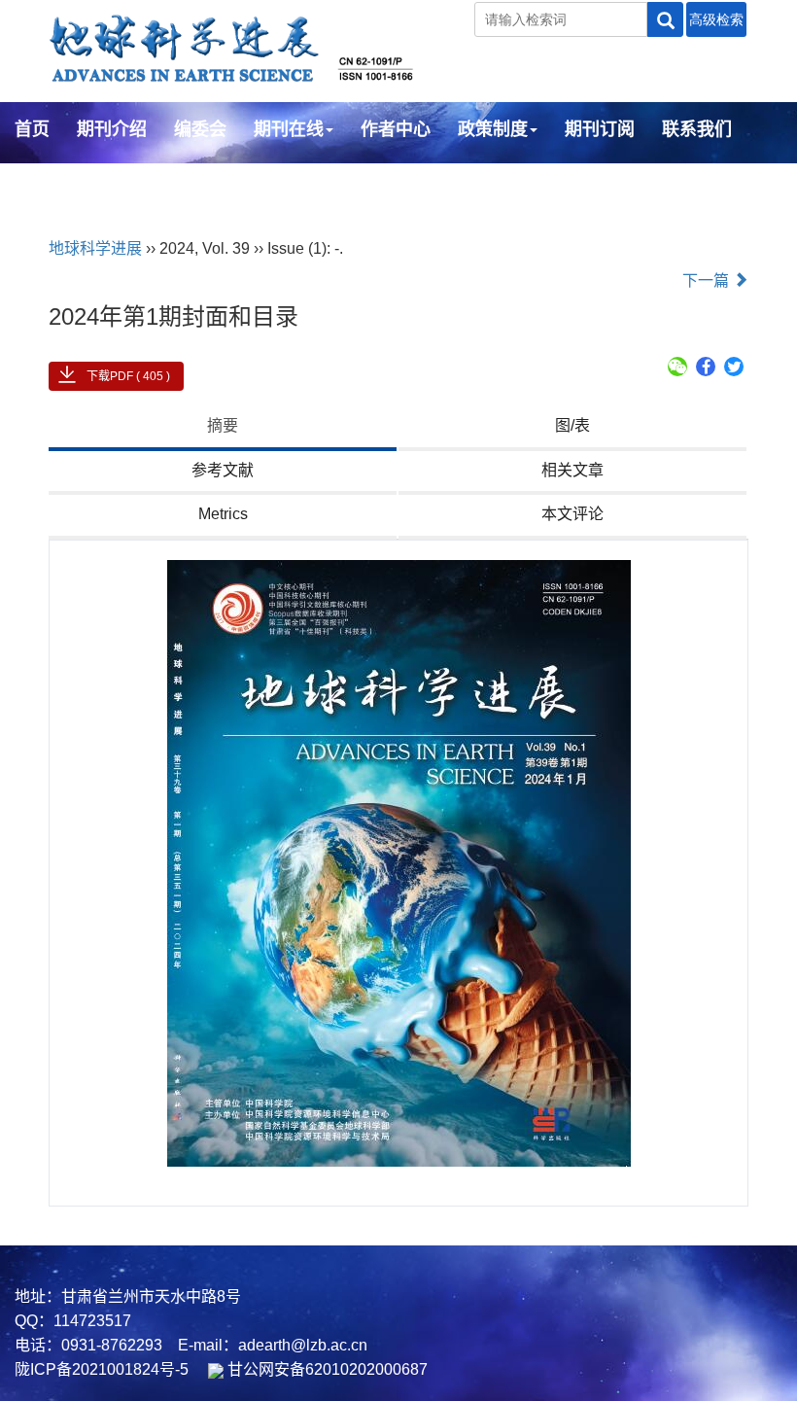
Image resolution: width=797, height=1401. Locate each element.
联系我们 (697, 129)
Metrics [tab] (223, 514)
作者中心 (396, 129)
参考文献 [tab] (222, 470)
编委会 (200, 129)
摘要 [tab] (222, 425)
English (46, 182)
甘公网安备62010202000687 (326, 1369)
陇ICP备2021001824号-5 (102, 1369)
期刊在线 (289, 129)
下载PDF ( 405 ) (128, 376)
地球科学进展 (95, 248)
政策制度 (493, 129)
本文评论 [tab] (572, 514)
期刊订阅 (600, 129)
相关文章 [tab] (572, 470)
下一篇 (707, 280)
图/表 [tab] (572, 425)
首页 (32, 129)
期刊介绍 (112, 129)
